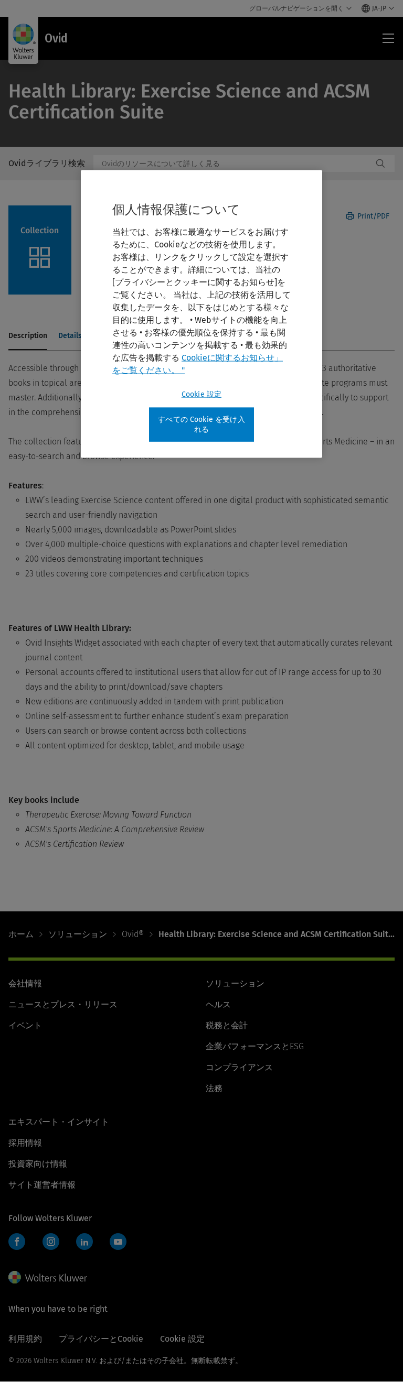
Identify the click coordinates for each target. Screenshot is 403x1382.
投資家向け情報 (37, 1164)
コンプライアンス (239, 1067)
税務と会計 (227, 1025)
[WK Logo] (47, 1277)
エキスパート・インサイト (58, 1122)
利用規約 (25, 1339)
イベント (25, 1025)
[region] (201, 314)
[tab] (27, 336)
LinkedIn (84, 1241)
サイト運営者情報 (42, 1185)
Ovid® (133, 934)
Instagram (51, 1241)
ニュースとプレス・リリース (63, 1004)
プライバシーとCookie (101, 1339)
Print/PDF (372, 216)
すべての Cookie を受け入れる (201, 424)
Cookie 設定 (201, 393)
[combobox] (233, 163)
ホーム (21, 934)
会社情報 (25, 983)
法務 (214, 1088)
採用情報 (25, 1143)
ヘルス (218, 1004)
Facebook (16, 1241)
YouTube (118, 1241)
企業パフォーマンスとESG (255, 1046)
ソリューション (77, 934)
